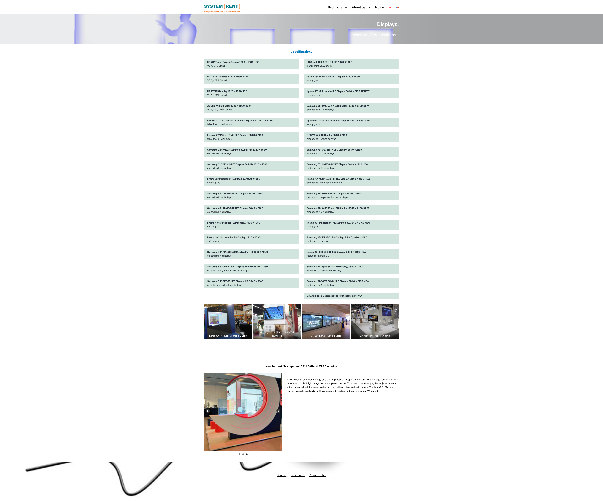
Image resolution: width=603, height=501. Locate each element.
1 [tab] (239, 454)
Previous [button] (208, 411)
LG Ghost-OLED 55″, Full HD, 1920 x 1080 (329, 62)
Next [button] (278, 411)
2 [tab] (243, 454)
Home (379, 7)
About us (358, 7)
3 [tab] (247, 454)
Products (335, 7)
